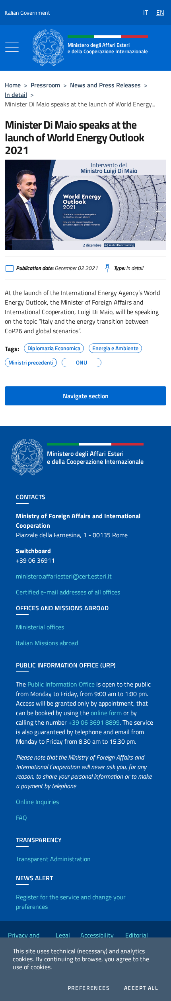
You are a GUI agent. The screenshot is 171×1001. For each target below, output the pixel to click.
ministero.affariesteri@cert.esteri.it (64, 576)
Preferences (89, 988)
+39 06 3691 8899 (94, 722)
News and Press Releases (105, 85)
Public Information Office (61, 684)
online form (106, 712)
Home (13, 85)
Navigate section (86, 396)
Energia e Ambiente (115, 347)
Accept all (141, 988)
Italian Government (27, 12)
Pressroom (45, 85)
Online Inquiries (37, 801)
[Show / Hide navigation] (12, 47)
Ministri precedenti (30, 361)
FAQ (21, 817)
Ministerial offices (40, 627)
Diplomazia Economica (53, 347)
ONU (81, 361)
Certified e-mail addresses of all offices (68, 592)
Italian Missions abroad (47, 643)
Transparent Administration (53, 859)
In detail (16, 94)
